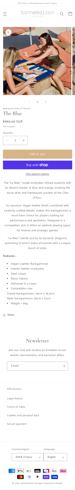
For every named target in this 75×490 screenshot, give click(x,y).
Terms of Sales (16, 407)
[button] (5, 14)
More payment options (37, 174)
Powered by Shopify (53, 483)
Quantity (8, 133)
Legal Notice (14, 398)
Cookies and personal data (23, 415)
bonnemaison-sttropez (32, 483)
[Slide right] (45, 102)
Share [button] (10, 315)
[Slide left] (29, 102)
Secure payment (17, 424)
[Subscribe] (63, 366)
